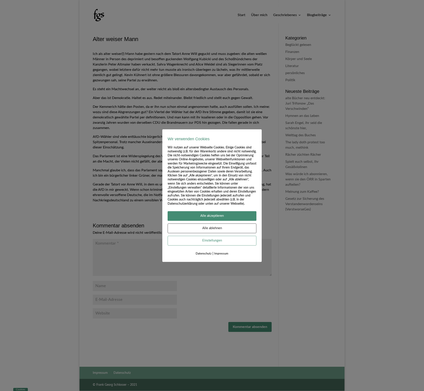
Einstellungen (212, 240)
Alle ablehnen (212, 228)
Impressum (221, 253)
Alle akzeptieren (212, 215)
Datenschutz (204, 253)
